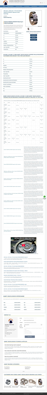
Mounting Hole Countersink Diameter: (10, 80)
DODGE (25, 309)
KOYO (25, 307)
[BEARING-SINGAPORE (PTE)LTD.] (5, 2)
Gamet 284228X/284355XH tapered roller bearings (13, 223)
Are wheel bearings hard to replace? (13, 345)
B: (3, 63)
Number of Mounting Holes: (8, 45)
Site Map (11, 393)
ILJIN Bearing (41, 6)
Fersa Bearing (26, 6)
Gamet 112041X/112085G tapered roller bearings (12, 208)
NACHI (5, 309)
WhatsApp (33, 37)
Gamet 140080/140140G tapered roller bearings (12, 216)
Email (20, 318)
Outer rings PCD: (6, 76)
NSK (4, 302)
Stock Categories (10, 6)
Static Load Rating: (6, 86)
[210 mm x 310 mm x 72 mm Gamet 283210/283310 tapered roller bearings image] (33, 18)
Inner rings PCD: (6, 47)
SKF (24, 302)
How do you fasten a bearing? (11, 356)
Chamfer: (5, 41)
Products (5, 8)
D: (3, 61)
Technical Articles (19, 6)
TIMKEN (5, 307)
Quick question (20, 325)
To (20, 320)
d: (3, 59)
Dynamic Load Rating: (7, 84)
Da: (4, 90)
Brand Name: (6, 31)
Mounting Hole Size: (7, 78)
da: (3, 88)
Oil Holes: (5, 43)
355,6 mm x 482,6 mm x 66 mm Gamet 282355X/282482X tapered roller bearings (13, 157)
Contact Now (33, 35)
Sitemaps (14, 393)
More (24, 371)
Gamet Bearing (34, 6)
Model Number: (6, 33)
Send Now (30, 336)
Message (21, 327)
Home (4, 6)
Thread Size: (6, 49)
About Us (3, 393)
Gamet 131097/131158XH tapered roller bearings (12, 186)
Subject (21, 322)
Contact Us (7, 393)
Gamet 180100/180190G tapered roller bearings (12, 164)
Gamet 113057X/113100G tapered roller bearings (12, 149)
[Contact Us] (44, 197)
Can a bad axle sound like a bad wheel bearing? (15, 350)
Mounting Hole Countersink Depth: (9, 82)
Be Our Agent (33, 39)
